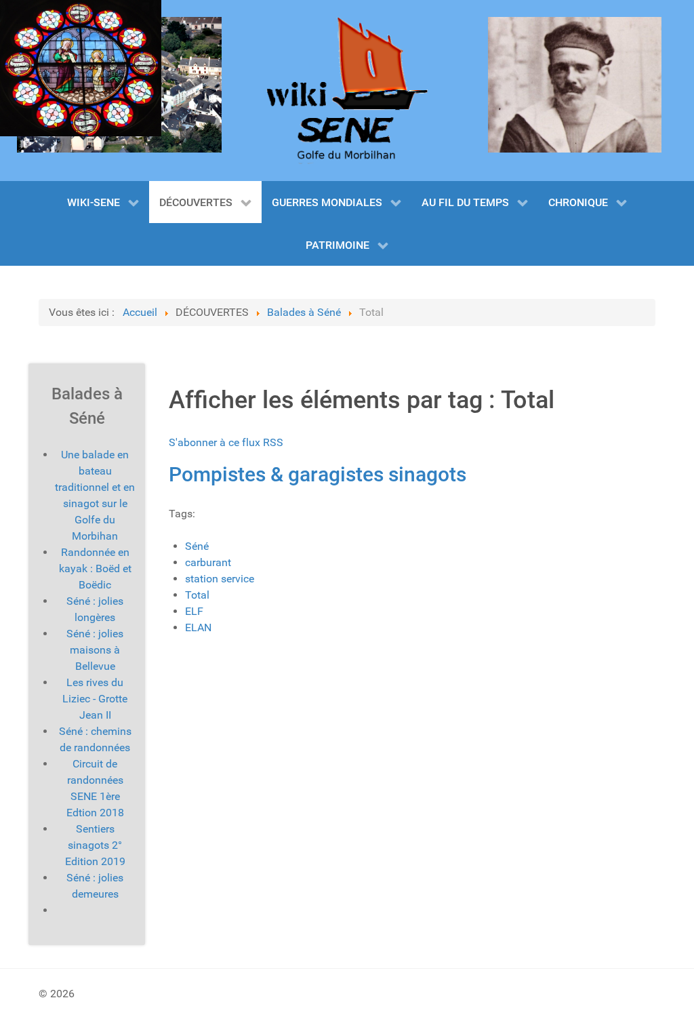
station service (219, 578)
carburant (208, 562)
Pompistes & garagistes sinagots (317, 474)
